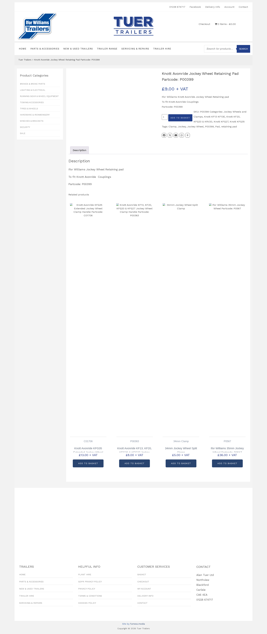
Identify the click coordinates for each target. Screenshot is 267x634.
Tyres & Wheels (29, 108)
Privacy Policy (86, 588)
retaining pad (229, 126)
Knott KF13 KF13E (214, 116)
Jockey (182, 126)
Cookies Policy (87, 603)
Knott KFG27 (221, 121)
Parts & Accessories (44, 48)
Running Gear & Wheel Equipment (39, 96)
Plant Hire (84, 574)
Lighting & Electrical (32, 90)
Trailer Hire (162, 48)
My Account (144, 588)
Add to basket (180, 118)
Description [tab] (79, 150)
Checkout (204, 24)
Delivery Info (212, 6)
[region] (133, 521)
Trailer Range (107, 48)
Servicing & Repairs (135, 48)
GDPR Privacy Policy (90, 581)
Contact (243, 6)
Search (243, 49)
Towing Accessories (32, 102)
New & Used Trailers (78, 48)
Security (25, 127)
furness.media (137, 624)
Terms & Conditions (90, 596)
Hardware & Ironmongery (35, 115)
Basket (141, 574)
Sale (22, 133)
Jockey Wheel (195, 126)
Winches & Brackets (31, 121)
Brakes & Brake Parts (32, 84)
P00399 (209, 126)
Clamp (172, 126)
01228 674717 (177, 6)
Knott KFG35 (237, 121)
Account (229, 6)
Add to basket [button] (88, 463)
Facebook (195, 6)
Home (22, 48)
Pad (217, 126)
